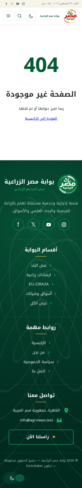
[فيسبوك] (6, 3)
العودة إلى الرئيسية (41, 118)
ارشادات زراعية (38, 274)
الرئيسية (39, 342)
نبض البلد (38, 265)
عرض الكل (39, 303)
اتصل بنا (38, 371)
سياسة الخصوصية (38, 361)
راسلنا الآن (41, 437)
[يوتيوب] (17, 3)
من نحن (39, 352)
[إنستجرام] (23, 3)
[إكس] (11, 3)
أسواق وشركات (39, 293)
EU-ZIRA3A (39, 284)
